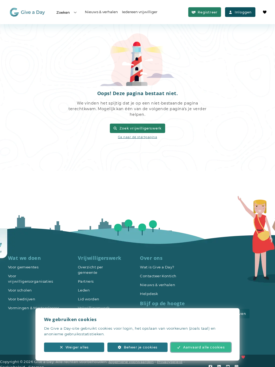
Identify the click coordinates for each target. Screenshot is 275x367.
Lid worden (88, 299)
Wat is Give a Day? (157, 267)
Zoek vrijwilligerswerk (140, 128)
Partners (86, 281)
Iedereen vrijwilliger (139, 12)
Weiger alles (77, 347)
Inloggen (243, 12)
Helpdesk (149, 294)
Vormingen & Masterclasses (33, 308)
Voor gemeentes (23, 267)
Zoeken (63, 12)
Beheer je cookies (140, 347)
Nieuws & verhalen (101, 12)
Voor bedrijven (21, 299)
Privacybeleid (170, 361)
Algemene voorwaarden (131, 361)
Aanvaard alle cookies (204, 347)
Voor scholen (20, 290)
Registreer (208, 12)
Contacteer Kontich (158, 276)
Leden (84, 290)
